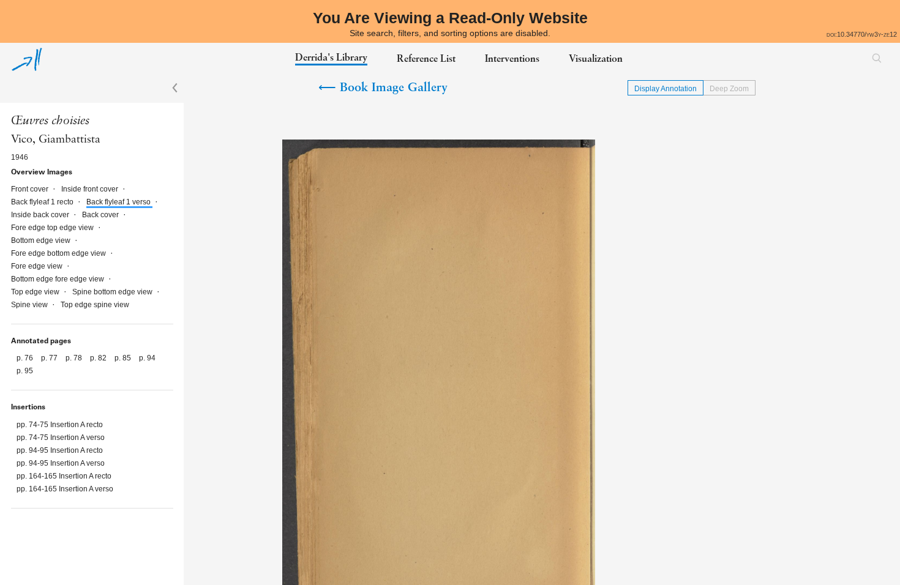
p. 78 (75, 358)
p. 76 (26, 358)
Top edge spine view (95, 304)
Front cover (30, 189)
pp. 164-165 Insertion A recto (64, 476)
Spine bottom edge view (113, 292)
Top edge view (36, 292)
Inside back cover (41, 215)
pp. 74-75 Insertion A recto (60, 424)
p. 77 (50, 358)
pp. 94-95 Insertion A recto (60, 450)
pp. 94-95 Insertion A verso (61, 463)
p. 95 (25, 371)
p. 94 (147, 358)
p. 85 (123, 358)
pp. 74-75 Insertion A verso (61, 437)
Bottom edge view (41, 240)
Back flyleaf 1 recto (43, 202)
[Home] (27, 59)
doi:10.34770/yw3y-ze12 (862, 34)
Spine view (30, 304)
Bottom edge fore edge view (58, 279)
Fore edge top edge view (53, 227)
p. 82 (99, 358)
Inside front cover (90, 189)
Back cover (101, 215)
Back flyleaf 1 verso (119, 202)
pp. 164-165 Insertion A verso (65, 489)
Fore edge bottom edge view (59, 253)
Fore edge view (37, 266)
